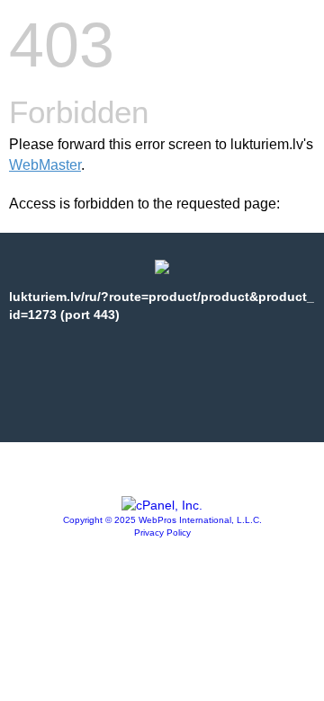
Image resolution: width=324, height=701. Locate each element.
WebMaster (45, 165)
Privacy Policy (162, 532)
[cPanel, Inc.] (162, 505)
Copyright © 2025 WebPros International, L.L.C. (162, 520)
